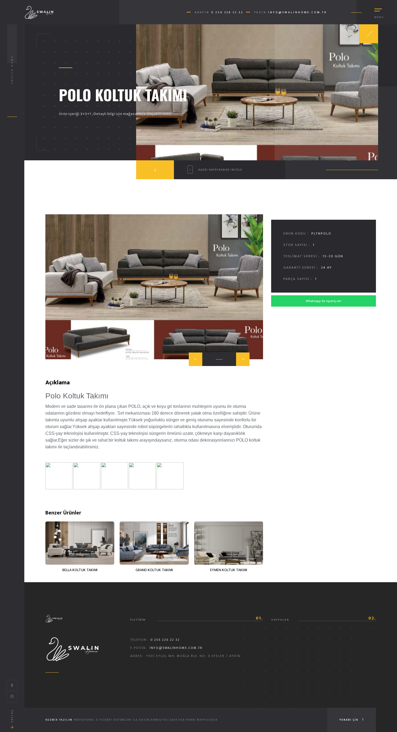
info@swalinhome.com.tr (297, 12)
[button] (195, 359)
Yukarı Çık (349, 720)
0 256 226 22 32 (227, 12)
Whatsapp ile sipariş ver (323, 301)
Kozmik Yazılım (58, 720)
